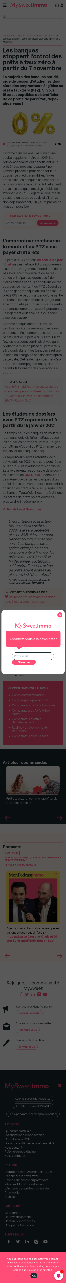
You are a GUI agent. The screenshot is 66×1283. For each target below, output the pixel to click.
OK (34, 1275)
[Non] (61, 1268)
